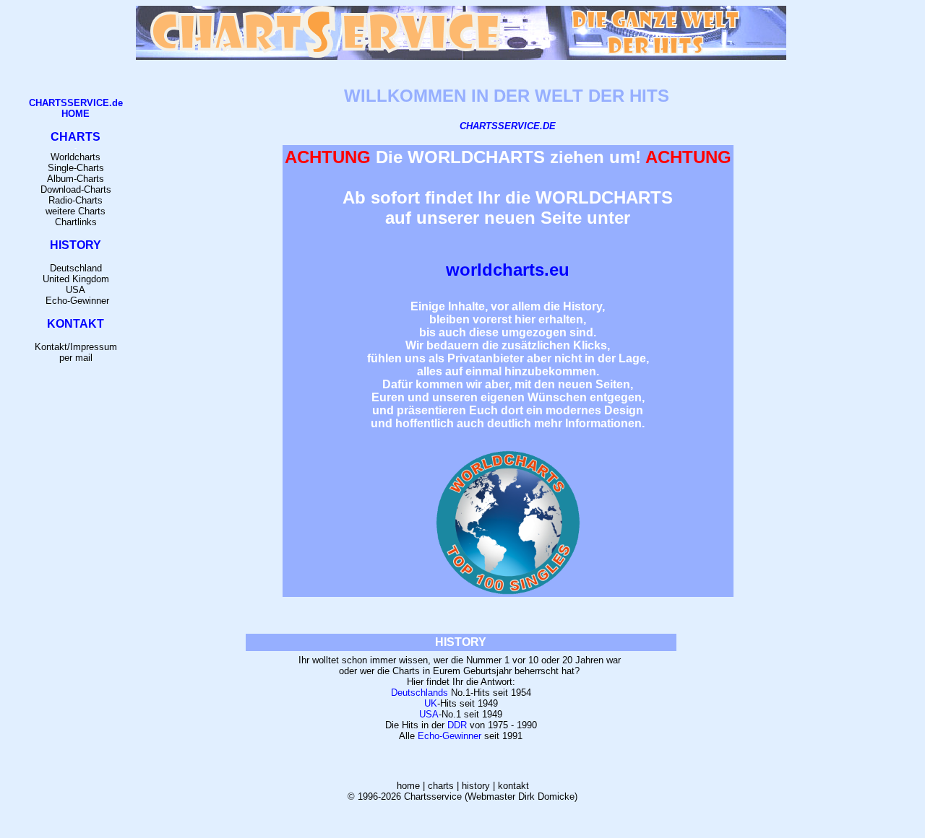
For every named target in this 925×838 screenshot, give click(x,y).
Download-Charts (75, 189)
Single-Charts (76, 167)
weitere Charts (76, 211)
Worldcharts (75, 157)
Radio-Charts (75, 200)
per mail (75, 357)
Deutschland (76, 268)
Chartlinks (76, 222)
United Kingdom (76, 279)
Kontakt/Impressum (76, 346)
